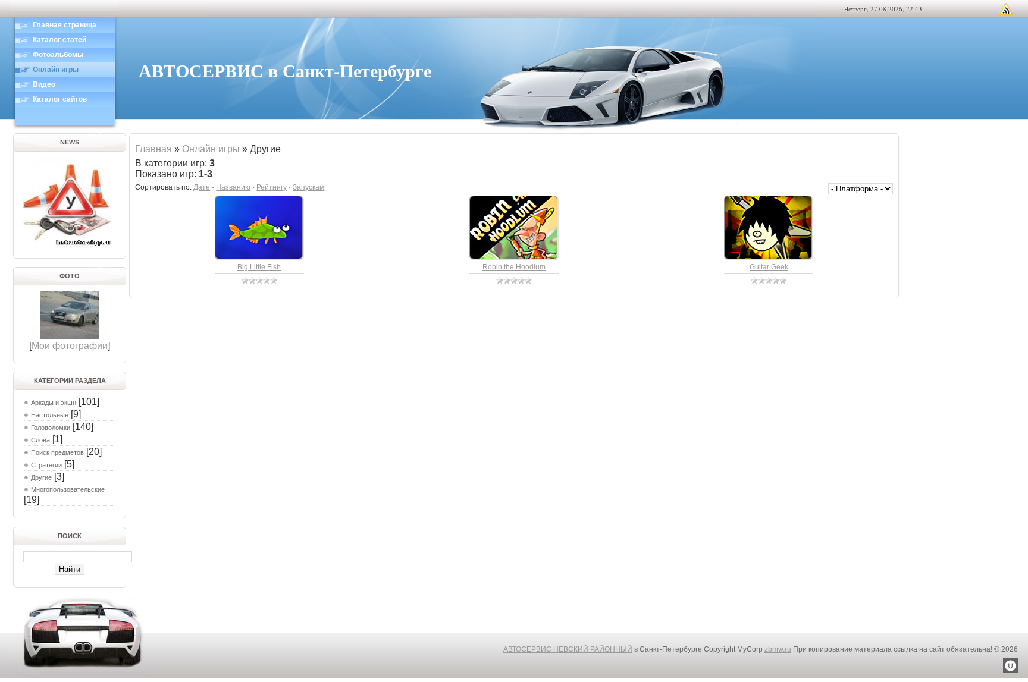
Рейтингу (271, 187)
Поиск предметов (57, 452)
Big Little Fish (259, 267)
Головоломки (50, 427)
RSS (1006, 9)
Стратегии (46, 465)
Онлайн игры (211, 149)
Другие (41, 477)
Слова (40, 440)
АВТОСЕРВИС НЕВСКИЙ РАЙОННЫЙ (567, 649)
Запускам (308, 187)
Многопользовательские (68, 489)
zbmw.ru (777, 649)
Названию (233, 187)
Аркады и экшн (53, 402)
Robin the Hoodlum (514, 267)
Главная (153, 149)
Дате (201, 187)
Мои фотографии (70, 346)
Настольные (49, 415)
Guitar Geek (769, 267)
